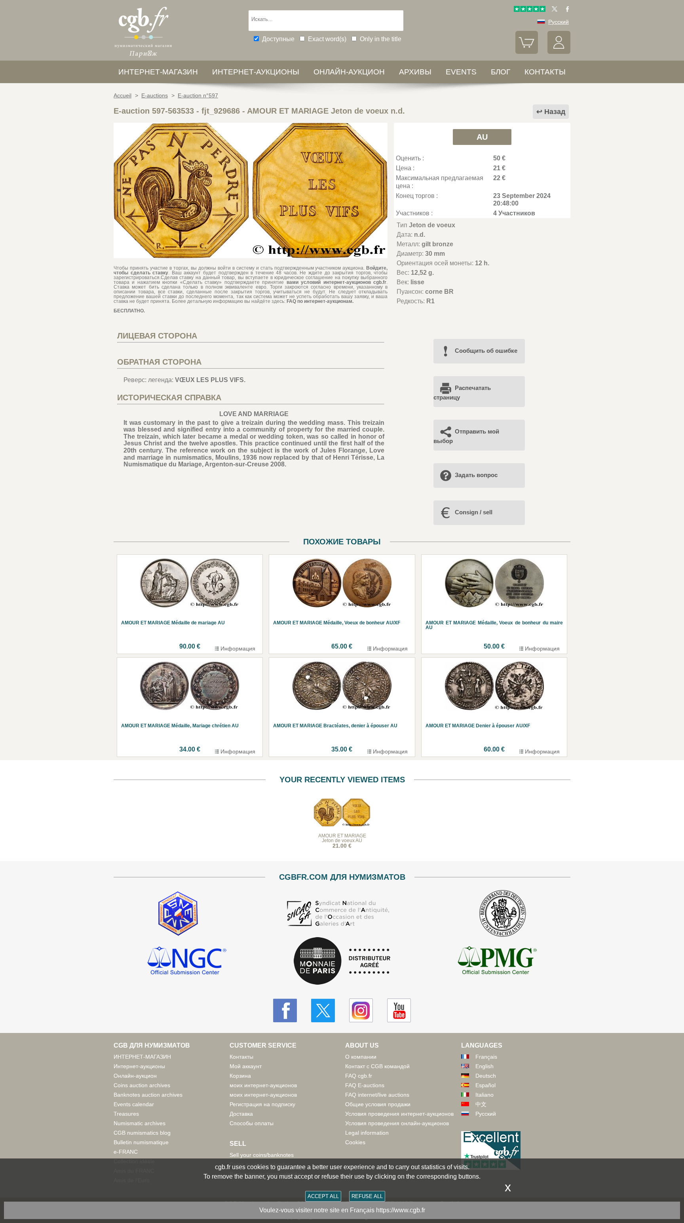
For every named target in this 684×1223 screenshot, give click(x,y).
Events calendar (134, 1104)
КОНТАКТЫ (545, 72)
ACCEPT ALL (323, 1196)
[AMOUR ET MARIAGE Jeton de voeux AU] (251, 256)
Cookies (355, 1142)
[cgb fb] (565, 10)
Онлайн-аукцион (349, 72)
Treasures (126, 1114)
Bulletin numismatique (141, 1142)
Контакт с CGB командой (377, 1066)
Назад (554, 112)
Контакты (241, 1057)
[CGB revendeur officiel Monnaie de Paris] (342, 961)
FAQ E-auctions (364, 1085)
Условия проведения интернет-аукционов (399, 1114)
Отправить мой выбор (466, 436)
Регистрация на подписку (262, 1104)
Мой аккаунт (246, 1066)
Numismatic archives (139, 1123)
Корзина (240, 1076)
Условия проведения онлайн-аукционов (397, 1123)
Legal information (367, 1133)
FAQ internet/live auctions (377, 1095)
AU (482, 137)
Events (461, 72)
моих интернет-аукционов (263, 1085)
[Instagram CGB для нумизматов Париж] (361, 1010)
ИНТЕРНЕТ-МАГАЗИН (158, 72)
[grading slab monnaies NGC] (186, 962)
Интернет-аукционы (255, 72)
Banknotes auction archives (148, 1095)
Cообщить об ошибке (486, 350)
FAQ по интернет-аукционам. (320, 301)
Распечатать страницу (462, 392)
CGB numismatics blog (142, 1133)
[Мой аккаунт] (558, 52)
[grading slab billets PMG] (497, 961)
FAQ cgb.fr (358, 1076)
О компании (360, 1057)
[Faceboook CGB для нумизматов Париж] (285, 1010)
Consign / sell (473, 512)
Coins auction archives (142, 1085)
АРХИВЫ (415, 72)
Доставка (241, 1114)
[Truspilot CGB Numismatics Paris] (529, 10)
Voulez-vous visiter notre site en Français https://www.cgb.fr (342, 1210)
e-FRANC (126, 1152)
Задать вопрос (476, 475)
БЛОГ (500, 72)
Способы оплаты (252, 1123)
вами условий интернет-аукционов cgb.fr (335, 282)
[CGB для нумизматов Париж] (143, 57)
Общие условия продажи (377, 1104)
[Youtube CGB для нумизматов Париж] (399, 1010)
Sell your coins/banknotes (262, 1155)
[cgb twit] (553, 10)
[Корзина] (526, 52)
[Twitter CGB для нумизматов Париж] (323, 1010)
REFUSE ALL (367, 1196)
